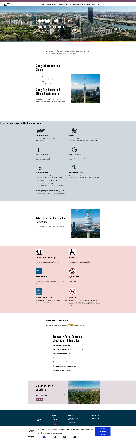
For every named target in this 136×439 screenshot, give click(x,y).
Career (93, 4)
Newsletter (54, 415)
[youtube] (93, 418)
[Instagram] (96, 416)
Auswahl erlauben (103, 431)
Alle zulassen (102, 428)
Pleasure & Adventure (52, 4)
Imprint (53, 417)
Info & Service (87, 4)
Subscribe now (39, 399)
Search (98, 4)
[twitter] (99, 416)
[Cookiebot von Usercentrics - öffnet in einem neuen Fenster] (31, 437)
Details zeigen (80, 436)
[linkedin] (96, 418)
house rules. (70, 324)
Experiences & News (63, 4)
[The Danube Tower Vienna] (7, 4)
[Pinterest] (99, 418)
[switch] (54, 437)
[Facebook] (93, 416)
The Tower (42, 4)
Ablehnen (103, 434)
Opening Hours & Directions (76, 4)
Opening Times (54, 419)
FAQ (52, 421)
